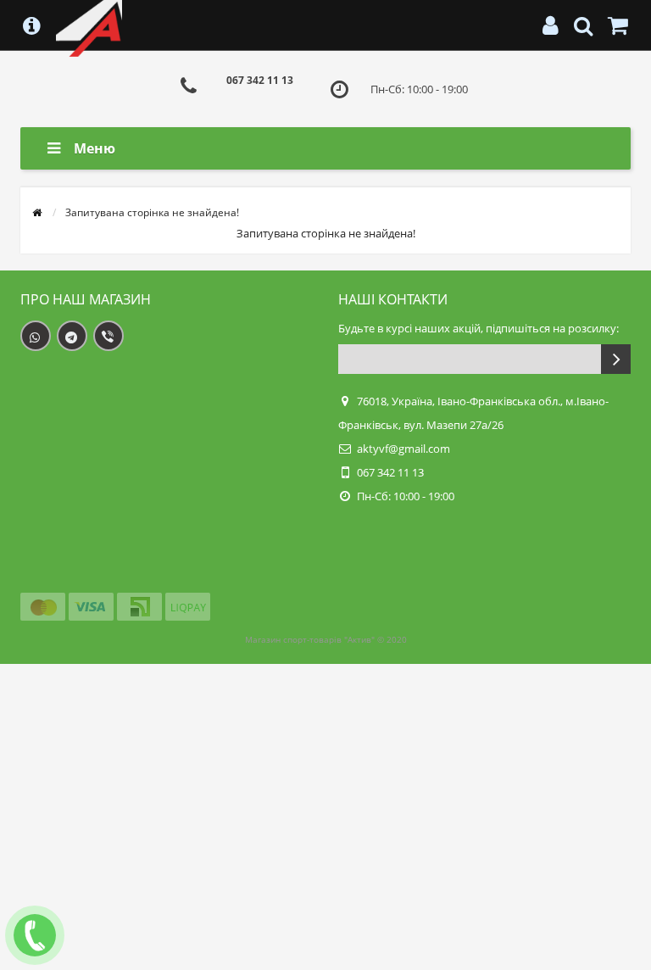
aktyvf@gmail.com (403, 448)
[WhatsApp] (35, 336)
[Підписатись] (616, 359)
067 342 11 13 (259, 80)
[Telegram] (72, 336)
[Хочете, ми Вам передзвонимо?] (34, 935)
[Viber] (108, 336)
